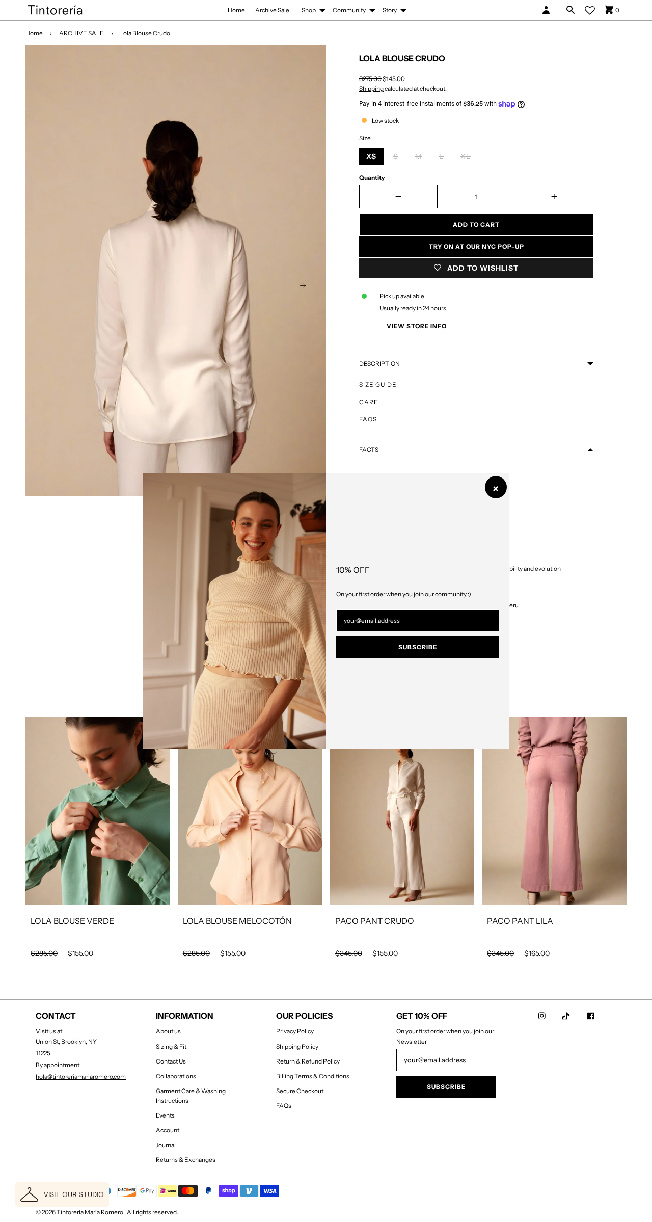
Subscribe (417, 647)
